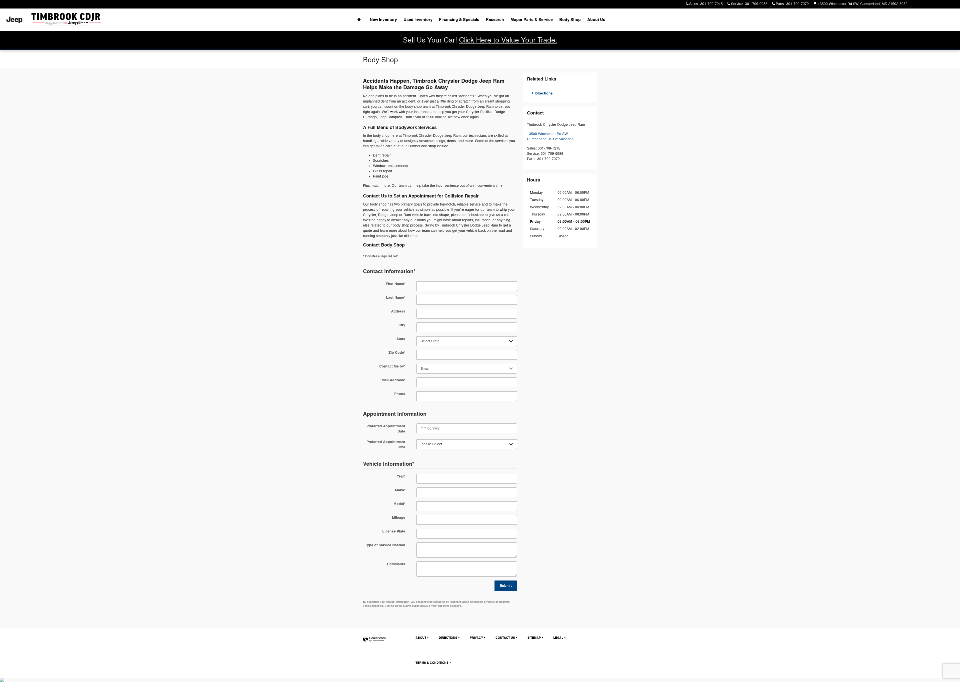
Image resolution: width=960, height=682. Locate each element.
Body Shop (570, 19)
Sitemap (534, 638)
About (596, 19)
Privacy (476, 638)
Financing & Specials (459, 19)
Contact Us (505, 638)
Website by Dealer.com (374, 639)
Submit (506, 585)
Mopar (531, 19)
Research (495, 19)
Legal (558, 638)
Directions (543, 93)
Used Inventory (418, 19)
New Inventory (383, 19)
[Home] (14, 20)
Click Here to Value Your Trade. (508, 40)
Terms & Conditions (432, 663)
